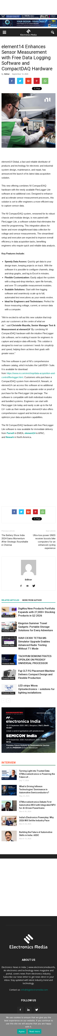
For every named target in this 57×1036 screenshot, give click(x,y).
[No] (53, 1024)
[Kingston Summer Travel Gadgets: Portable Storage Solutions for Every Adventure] (9, 627)
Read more (34, 1031)
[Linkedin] (29, 1010)
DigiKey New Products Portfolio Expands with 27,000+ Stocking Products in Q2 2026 (36, 612)
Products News (8, 616)
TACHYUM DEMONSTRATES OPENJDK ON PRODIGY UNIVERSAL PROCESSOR (35, 660)
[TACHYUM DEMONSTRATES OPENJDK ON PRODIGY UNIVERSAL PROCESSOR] (9, 659)
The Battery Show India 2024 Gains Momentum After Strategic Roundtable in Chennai (15, 540)
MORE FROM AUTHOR (32, 600)
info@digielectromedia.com (34, 989)
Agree (22, 1031)
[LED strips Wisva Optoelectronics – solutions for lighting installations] (9, 689)
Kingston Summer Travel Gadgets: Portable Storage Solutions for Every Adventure (35, 627)
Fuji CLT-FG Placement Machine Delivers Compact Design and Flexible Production (36, 674)
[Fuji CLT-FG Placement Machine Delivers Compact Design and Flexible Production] (9, 674)
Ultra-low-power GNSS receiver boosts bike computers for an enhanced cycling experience (44, 542)
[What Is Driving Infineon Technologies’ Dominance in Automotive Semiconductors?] (9, 790)
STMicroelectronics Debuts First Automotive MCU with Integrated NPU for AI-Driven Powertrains (37, 805)
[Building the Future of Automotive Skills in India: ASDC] (9, 836)
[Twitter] (34, 586)
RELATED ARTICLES (10, 600)
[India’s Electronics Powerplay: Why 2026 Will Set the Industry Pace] (9, 821)
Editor (7, 74)
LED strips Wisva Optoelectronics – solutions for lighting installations (36, 689)
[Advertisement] (28, 472)
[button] (52, 32)
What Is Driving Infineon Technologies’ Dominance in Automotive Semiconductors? (34, 789)
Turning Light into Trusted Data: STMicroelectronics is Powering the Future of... (37, 774)
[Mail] (28, 586)
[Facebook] (22, 586)
